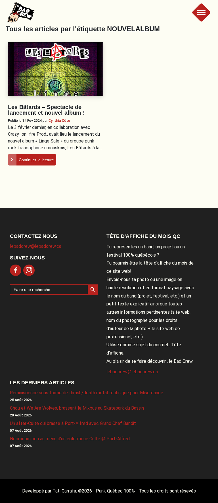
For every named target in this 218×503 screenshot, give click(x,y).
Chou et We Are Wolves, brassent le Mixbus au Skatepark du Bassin (77, 408)
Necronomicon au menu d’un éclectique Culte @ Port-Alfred (70, 438)
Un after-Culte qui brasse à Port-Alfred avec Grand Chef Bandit (73, 423)
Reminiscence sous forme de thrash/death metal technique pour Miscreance (86, 392)
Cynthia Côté (59, 120)
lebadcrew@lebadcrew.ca (35, 246)
